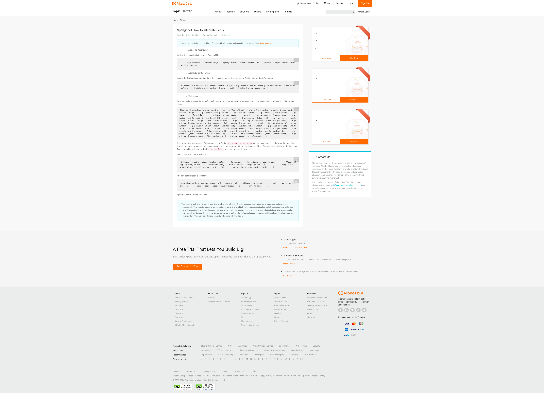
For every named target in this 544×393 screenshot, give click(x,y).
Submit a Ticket (281, 301)
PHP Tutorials (310, 354)
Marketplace (272, 11)
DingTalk (314, 376)
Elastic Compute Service (211, 346)
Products (230, 11)
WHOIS (310, 313)
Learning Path (297, 350)
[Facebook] (340, 310)
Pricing (257, 11)
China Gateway (248, 305)
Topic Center (206, 354)
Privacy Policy (209, 371)
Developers (259, 354)
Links (254, 371)
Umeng (301, 376)
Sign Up (365, 3)
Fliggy (262, 376)
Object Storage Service (263, 346)
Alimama (255, 376)
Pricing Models (181, 301)
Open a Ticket (289, 264)
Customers (180, 309)
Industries (244, 354)
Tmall (208, 376)
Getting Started (248, 313)
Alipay (322, 376)
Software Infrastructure (274, 350)
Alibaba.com (238, 376)
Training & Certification (251, 325)
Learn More (326, 58)
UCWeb (293, 376)
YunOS (269, 376)
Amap (286, 376)
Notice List (239, 371)
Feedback (278, 313)
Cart (329, 3)
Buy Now (354, 58)
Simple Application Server (219, 301)
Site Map (311, 317)
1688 (247, 376)
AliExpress (227, 376)
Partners (288, 11)
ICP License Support (250, 309)
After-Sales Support (282, 305)
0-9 (301, 359)
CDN (230, 346)
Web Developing (277, 354)
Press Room (312, 309)
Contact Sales (363, 12)
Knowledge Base (248, 301)
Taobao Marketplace (196, 376)
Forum (277, 317)
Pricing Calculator (282, 321)
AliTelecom (277, 376)
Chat (285, 248)
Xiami (307, 376)
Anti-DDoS (242, 346)
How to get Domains (249, 350)
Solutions (244, 11)
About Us (191, 371)
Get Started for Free (187, 266)
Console (339, 3)
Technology (246, 297)
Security (316, 346)
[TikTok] (364, 310)
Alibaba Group (179, 376)
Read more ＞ (265, 43)
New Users (314, 350)
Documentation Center (317, 297)
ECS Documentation (225, 350)
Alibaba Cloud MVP (315, 301)
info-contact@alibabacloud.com (347, 185)
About (218, 11)
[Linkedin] (346, 310)
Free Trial (212, 297)
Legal (224, 371)
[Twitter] (352, 310)
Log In (350, 3)
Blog (243, 317)
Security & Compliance (317, 305)
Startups (179, 317)
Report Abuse (280, 309)
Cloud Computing (225, 354)
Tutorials (294, 354)
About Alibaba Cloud (184, 297)
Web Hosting (301, 346)
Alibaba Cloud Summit (184, 325)
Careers (176, 371)
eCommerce (284, 346)
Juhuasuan (217, 376)
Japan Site (206, 350)
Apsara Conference (183, 321)
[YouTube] (358, 310)
